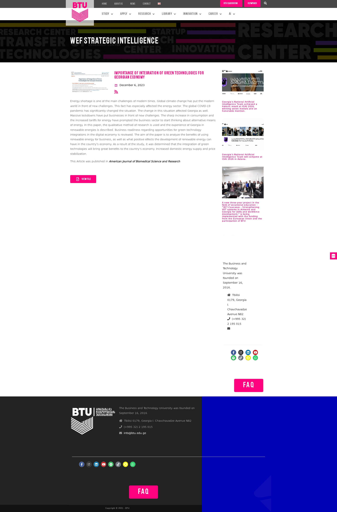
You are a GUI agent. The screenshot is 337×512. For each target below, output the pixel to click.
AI (230, 14)
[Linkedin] (248, 352)
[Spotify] (233, 358)
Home (104, 4)
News (132, 4)
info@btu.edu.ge (240, 334)
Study (105, 14)
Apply (123, 14)
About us (118, 4)
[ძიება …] (265, 4)
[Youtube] (255, 352)
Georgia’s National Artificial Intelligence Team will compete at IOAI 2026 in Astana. (242, 157)
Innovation (190, 14)
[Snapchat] (248, 358)
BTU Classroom (230, 3)
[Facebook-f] (233, 352)
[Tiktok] (241, 358)
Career (213, 14)
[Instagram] (241, 352)
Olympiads (252, 3)
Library (167, 14)
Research (144, 14)
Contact (146, 4)
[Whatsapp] (255, 358)
